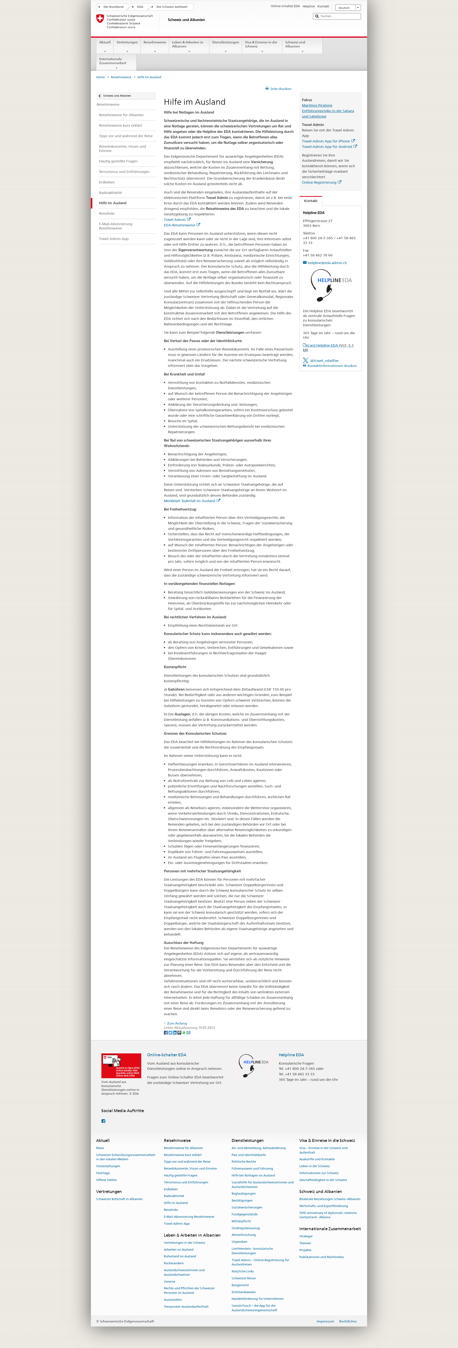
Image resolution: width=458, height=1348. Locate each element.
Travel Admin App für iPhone (326, 141)
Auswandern (173, 1299)
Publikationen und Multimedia (321, 1257)
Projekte (305, 1250)
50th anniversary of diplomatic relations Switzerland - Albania (328, 1215)
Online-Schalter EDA (166, 1054)
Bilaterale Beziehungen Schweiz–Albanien (329, 1199)
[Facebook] (166, 1032)
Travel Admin (175, 219)
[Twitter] (170, 1032)
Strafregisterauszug (246, 1228)
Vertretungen (127, 42)
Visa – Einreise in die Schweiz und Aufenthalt (323, 1150)
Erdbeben (171, 1189)
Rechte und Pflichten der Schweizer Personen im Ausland (189, 1291)
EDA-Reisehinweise (179, 225)
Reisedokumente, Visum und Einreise (190, 1168)
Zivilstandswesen (244, 1292)
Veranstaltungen (108, 1166)
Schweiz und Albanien (295, 44)
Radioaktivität (174, 1196)
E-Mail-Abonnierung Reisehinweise (189, 1216)
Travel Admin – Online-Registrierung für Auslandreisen (260, 1262)
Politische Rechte (244, 1162)
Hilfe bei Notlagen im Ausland (253, 1175)
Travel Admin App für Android (327, 146)
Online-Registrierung (319, 182)
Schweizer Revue (244, 1278)
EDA (140, 7)
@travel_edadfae (324, 360)
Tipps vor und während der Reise (187, 1162)
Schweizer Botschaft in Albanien (119, 1199)
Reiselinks (171, 1210)
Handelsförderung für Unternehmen (258, 1299)
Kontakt (308, 200)
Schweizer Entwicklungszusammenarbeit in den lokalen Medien (125, 1157)
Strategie (305, 1236)
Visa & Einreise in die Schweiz (261, 44)
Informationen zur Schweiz (319, 1173)
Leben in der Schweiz (314, 1166)
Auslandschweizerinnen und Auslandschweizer (184, 1272)
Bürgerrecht (240, 1285)
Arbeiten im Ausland (178, 1249)
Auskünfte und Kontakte (317, 1159)
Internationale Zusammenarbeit (112, 61)
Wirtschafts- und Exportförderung (323, 1206)
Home (100, 77)
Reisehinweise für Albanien (183, 1148)
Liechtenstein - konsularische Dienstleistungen (252, 1251)
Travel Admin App (177, 1223)
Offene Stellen (106, 1180)
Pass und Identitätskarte (249, 1155)
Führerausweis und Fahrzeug (252, 1168)
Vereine (169, 1281)
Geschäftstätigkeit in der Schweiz (323, 1180)
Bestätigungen (242, 1200)
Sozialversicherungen (247, 1207)
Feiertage (103, 1173)
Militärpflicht (241, 1221)
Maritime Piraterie (317, 105)
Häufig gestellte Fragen (181, 1175)
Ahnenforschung (244, 1235)
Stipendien (239, 1242)
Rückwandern (174, 1263)
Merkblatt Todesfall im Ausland (189, 501)
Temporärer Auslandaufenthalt (186, 1306)
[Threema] (179, 1032)
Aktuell (105, 42)
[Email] (188, 1032)
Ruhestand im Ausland (180, 1256)
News (100, 1148)
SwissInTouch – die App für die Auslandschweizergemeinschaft (254, 1308)
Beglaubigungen (244, 1194)
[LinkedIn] (175, 1032)
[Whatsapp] (184, 1032)
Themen (305, 1243)
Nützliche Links (243, 1271)
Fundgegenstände (245, 1214)
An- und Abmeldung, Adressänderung (259, 1148)
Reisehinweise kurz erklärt (183, 1155)
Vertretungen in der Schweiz (184, 1242)
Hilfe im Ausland (176, 1203)
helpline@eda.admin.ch (327, 262)
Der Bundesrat (114, 7)
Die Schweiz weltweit (171, 7)
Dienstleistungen (225, 42)
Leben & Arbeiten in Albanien (187, 44)
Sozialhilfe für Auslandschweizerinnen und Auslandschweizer (263, 1185)
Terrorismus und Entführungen (186, 1182)
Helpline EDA (291, 1054)
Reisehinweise (155, 42)
